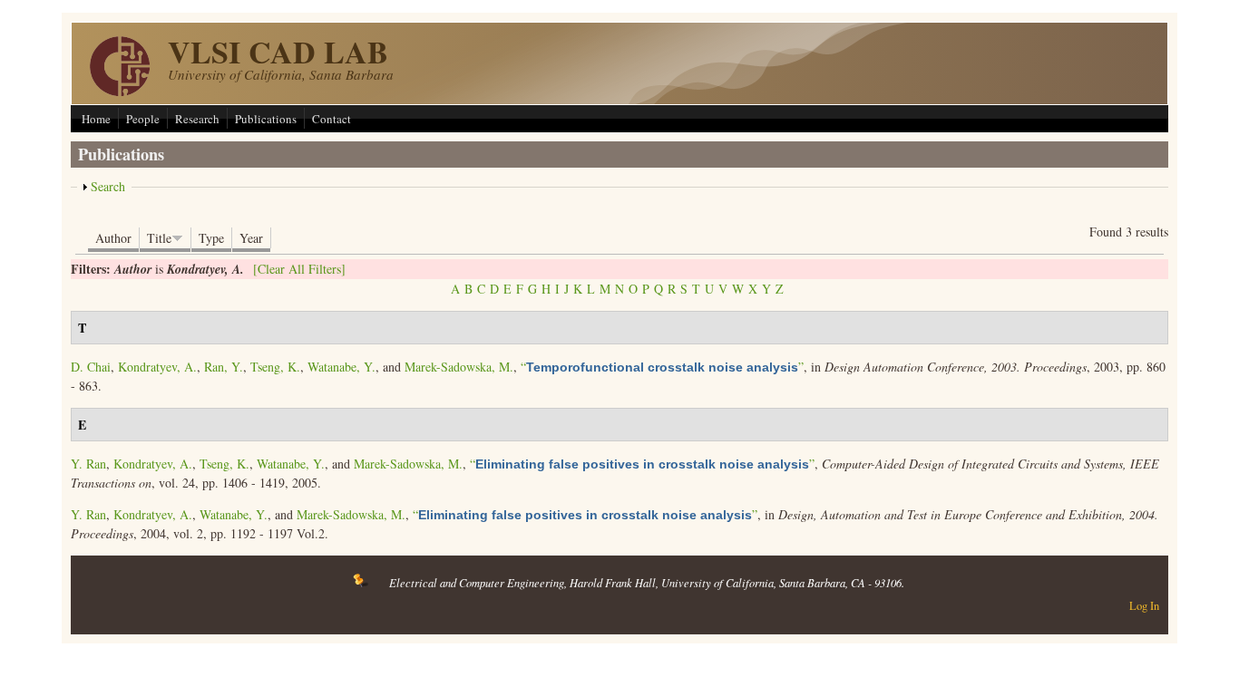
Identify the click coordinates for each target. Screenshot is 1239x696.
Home (96, 119)
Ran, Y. (223, 366)
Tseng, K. (275, 366)
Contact (331, 119)
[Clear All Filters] (299, 268)
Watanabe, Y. (341, 366)
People (143, 119)
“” (662, 366)
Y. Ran (88, 463)
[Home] (120, 91)
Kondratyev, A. (157, 366)
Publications (266, 119)
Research (197, 119)
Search (108, 186)
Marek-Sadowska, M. (459, 366)
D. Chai (91, 366)
